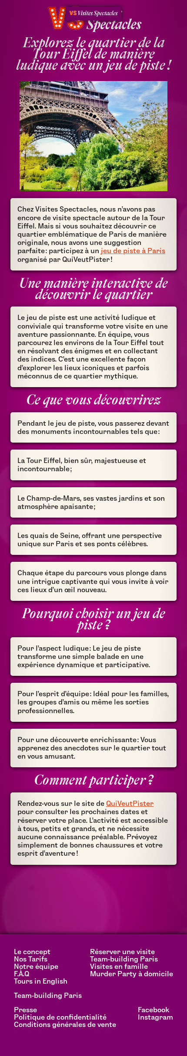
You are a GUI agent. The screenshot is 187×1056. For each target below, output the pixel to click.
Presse (25, 1010)
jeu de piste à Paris (133, 250)
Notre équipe (36, 966)
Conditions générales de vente (65, 1024)
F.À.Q (21, 974)
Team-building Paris (124, 959)
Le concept (32, 951)
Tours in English (40, 981)
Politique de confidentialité (60, 1017)
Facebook (153, 1010)
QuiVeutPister (130, 803)
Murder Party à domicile (131, 974)
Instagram (155, 1017)
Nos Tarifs (30, 959)
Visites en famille (119, 966)
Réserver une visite (122, 951)
